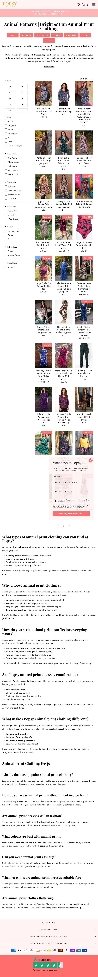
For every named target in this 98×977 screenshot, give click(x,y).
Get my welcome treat (71, 513)
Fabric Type (12, 247)
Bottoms (71, 35)
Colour (10, 227)
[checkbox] (10, 86)
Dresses (26, 35)
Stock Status (12, 263)
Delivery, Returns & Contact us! (48, 936)
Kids (49, 40)
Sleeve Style (12, 154)
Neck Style (11, 206)
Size (9, 80)
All (13, 35)
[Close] (91, 460)
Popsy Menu (48, 923)
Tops (57, 35)
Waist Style (11, 182)
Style (9, 117)
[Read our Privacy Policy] (88, 505)
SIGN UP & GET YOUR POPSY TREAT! (48, 943)
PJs (85, 35)
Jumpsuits (42, 35)
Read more (49, 66)
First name (57, 476)
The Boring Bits (48, 929)
